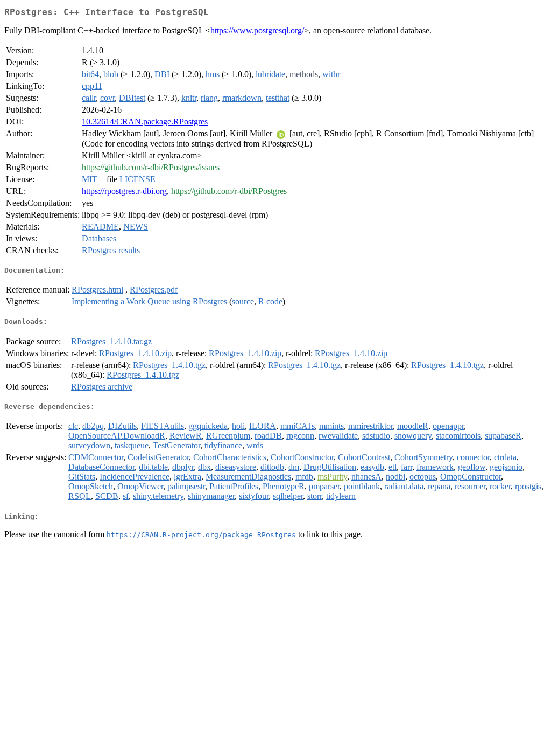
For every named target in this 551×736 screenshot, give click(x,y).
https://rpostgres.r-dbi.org (124, 191)
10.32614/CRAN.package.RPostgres (145, 121)
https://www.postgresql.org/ (257, 30)
